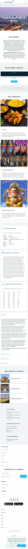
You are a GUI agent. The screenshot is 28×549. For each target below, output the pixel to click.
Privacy (2, 527)
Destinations (3, 455)
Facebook (9, 531)
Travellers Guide (4, 452)
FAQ (2, 515)
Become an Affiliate (4, 484)
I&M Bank (3, 487)
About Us (3, 509)
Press (2, 521)
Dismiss (11, 545)
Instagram (19, 531)
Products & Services (5, 449)
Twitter (11, 531)
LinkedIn (17, 531)
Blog (2, 464)
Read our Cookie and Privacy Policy (16, 543)
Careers (2, 518)
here (12, 440)
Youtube (14, 531)
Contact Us (3, 494)
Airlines (2, 458)
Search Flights (14, 81)
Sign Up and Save (4, 461)
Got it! (21, 545)
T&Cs (2, 524)
